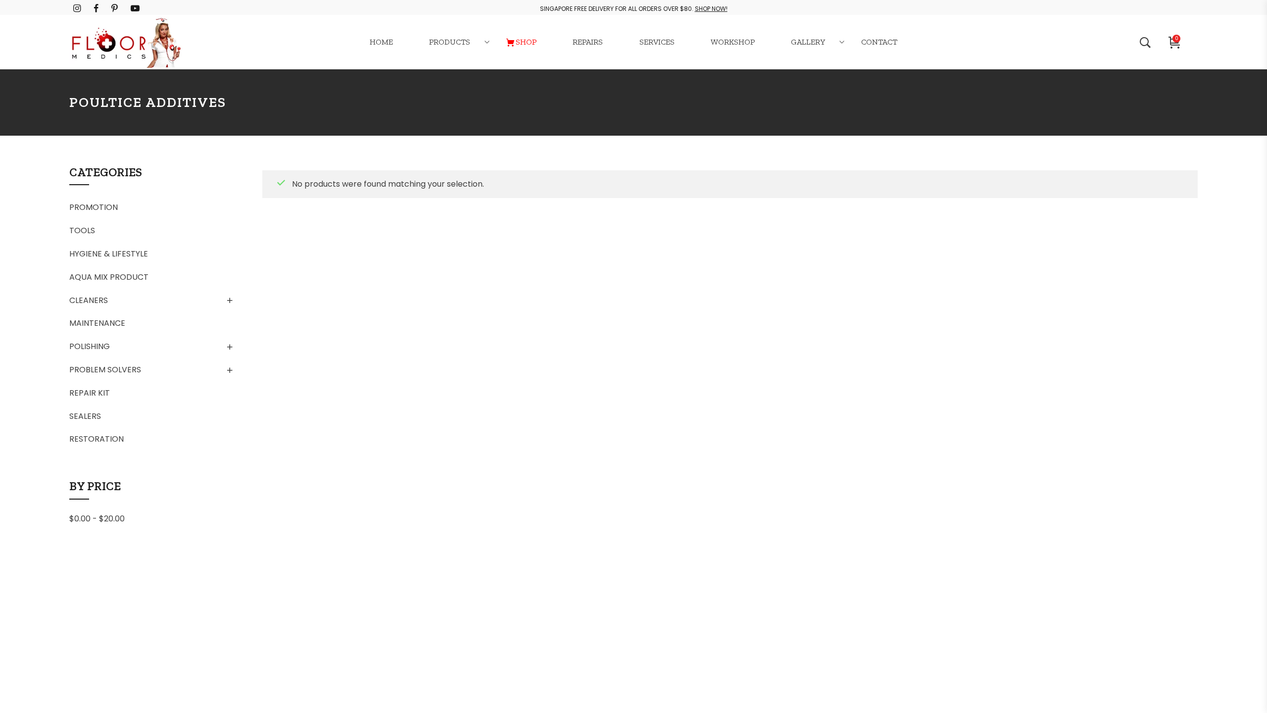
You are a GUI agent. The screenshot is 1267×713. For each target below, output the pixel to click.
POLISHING (89, 346)
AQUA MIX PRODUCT (108, 277)
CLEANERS (88, 300)
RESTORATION (96, 439)
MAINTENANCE (97, 323)
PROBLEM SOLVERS (105, 369)
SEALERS (85, 416)
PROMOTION (93, 207)
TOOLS (82, 230)
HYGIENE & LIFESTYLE (108, 253)
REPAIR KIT (89, 393)
